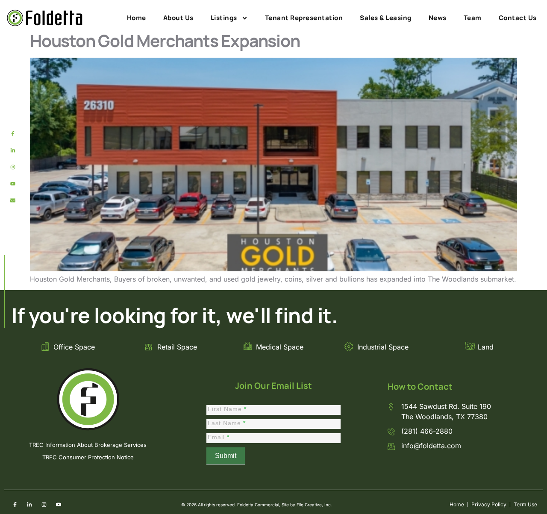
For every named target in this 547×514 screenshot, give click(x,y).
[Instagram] (13, 167)
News (438, 17)
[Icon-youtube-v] (58, 504)
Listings (224, 17)
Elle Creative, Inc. (314, 504)
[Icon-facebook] (15, 504)
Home (136, 17)
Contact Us (518, 17)
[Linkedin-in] (13, 150)
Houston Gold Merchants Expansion (165, 40)
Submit (225, 455)
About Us (178, 17)
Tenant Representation (304, 17)
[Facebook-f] (13, 134)
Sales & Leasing (386, 17)
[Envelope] (13, 200)
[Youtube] (13, 184)
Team (473, 17)
